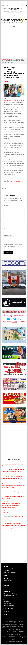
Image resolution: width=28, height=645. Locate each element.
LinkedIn (5, 614)
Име (5, 221)
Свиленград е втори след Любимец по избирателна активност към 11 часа (13, 471)
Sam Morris (6, 491)
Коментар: (6, 205)
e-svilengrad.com (12, 621)
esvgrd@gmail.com (9, 595)
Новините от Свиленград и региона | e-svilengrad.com (14, 9)
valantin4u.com (19, 641)
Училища (18, 181)
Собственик (6, 601)
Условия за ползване (9, 605)
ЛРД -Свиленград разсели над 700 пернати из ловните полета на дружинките (13, 518)
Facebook (6, 613)
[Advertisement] (14, 43)
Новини (10, 180)
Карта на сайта (7, 603)
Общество (12, 181)
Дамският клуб (7, 167)
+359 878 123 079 (8, 588)
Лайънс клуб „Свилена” (11, 100)
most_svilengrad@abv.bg (11, 593)
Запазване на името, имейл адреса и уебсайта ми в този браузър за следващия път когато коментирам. (13, 246)
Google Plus (6, 611)
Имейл (6, 228)
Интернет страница (8, 235)
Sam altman (6, 496)
